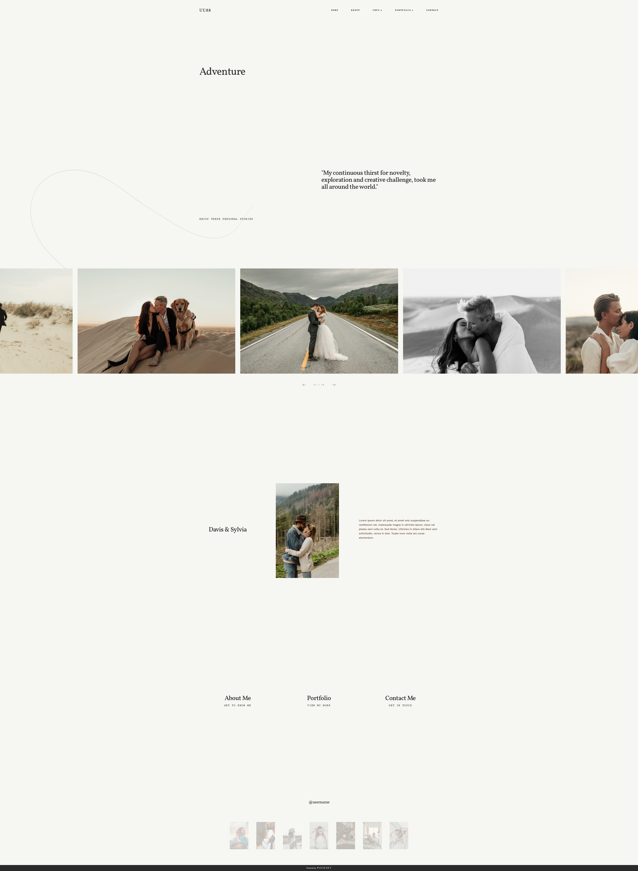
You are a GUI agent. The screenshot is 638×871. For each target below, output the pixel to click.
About (355, 10)
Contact (432, 10)
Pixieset (324, 868)
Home (334, 10)
